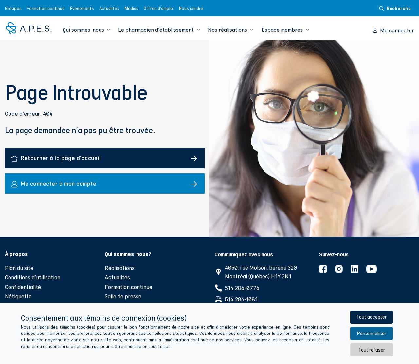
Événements (82, 8)
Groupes (13, 8)
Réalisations (120, 267)
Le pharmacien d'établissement (156, 29)
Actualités (109, 8)
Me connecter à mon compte (59, 183)
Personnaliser (371, 333)
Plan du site (19, 267)
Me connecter (397, 30)
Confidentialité (23, 286)
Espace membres (282, 29)
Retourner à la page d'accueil (61, 157)
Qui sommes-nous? (128, 253)
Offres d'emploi (159, 8)
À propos (16, 253)
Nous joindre (191, 8)
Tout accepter (371, 317)
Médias (131, 8)
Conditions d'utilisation (32, 277)
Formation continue (46, 8)
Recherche (399, 8)
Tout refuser (371, 350)
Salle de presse (123, 296)
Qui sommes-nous (83, 29)
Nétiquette (18, 296)
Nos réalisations (227, 29)
